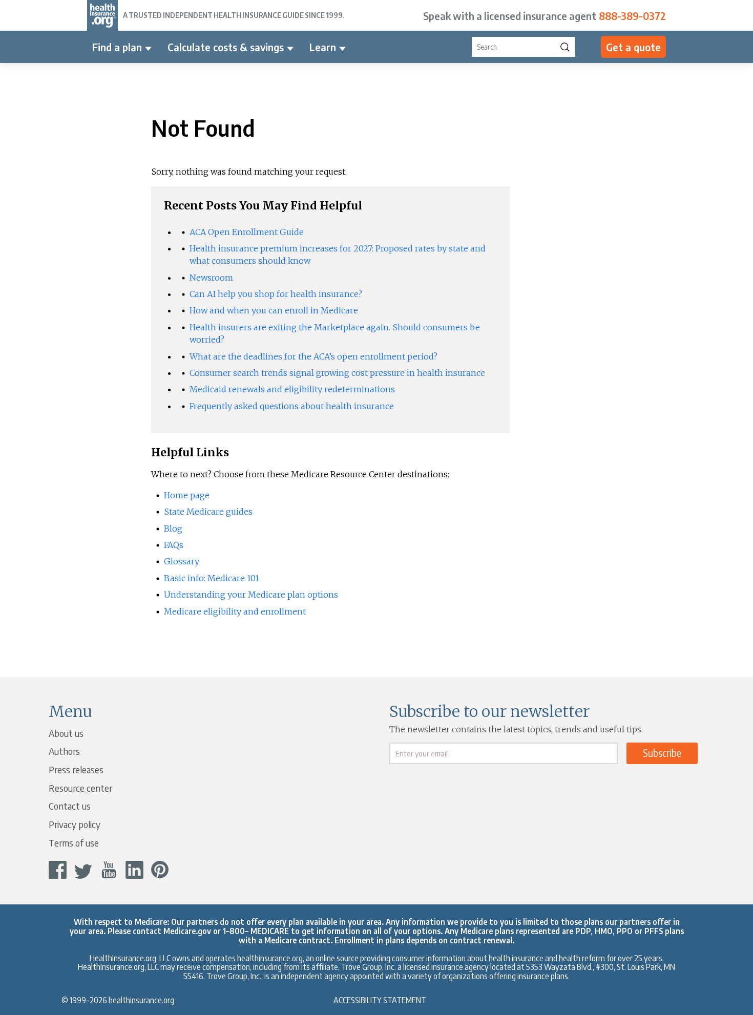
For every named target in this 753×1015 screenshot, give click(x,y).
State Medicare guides (208, 511)
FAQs (173, 545)
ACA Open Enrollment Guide (247, 232)
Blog (173, 528)
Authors (64, 751)
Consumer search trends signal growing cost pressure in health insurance (337, 373)
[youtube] (109, 870)
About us (66, 733)
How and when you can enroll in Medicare (274, 310)
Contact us (70, 806)
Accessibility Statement (379, 1000)
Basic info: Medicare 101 (211, 578)
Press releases (76, 769)
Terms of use (74, 843)
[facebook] (58, 870)
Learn (322, 47)
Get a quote (633, 46)
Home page (187, 495)
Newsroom (211, 277)
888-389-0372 (632, 16)
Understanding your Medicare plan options (251, 594)
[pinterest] (160, 870)
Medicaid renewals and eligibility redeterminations (292, 389)
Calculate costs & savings (226, 47)
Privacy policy (74, 824)
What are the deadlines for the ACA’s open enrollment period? (313, 356)
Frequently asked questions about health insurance (292, 406)
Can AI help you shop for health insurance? (276, 294)
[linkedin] (134, 870)
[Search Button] (565, 47)
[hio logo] (102, 15)
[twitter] (83, 870)
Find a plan (117, 47)
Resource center (80, 788)
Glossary (181, 561)
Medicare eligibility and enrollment (235, 611)
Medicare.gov (187, 931)
